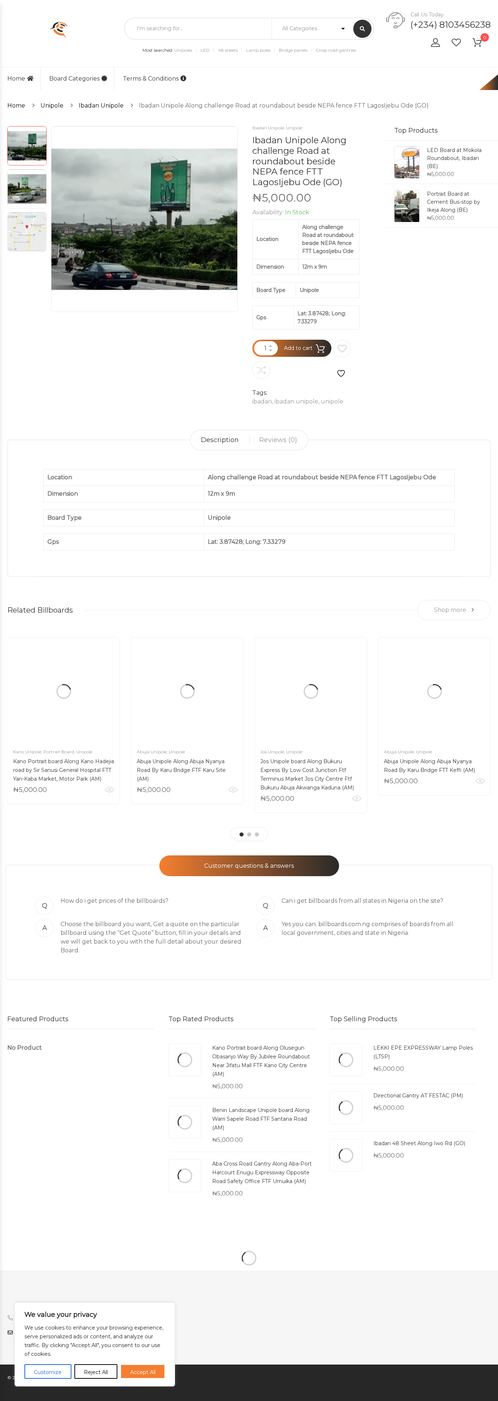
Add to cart (298, 348)
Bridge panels (293, 50)
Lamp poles (258, 50)
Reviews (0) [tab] (278, 440)
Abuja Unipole (152, 751)
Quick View (109, 789)
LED (205, 50)
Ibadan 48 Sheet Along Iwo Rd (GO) (419, 1143)
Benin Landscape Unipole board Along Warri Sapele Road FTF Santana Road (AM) (261, 1119)
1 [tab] (242, 834)
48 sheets (228, 50)
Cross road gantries (336, 50)
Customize (48, 1372)
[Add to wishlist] (342, 359)
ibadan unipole (296, 401)
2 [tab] (249, 834)
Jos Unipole (272, 751)
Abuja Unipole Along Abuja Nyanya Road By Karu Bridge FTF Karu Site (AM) (181, 770)
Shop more (451, 609)
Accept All (143, 1372)
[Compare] (261, 370)
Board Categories (74, 78)
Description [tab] (220, 440)
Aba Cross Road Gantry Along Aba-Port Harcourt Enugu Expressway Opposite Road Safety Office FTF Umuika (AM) (262, 1172)
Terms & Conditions (151, 78)
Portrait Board (58, 751)
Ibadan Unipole (101, 105)
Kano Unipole (27, 751)
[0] (481, 43)
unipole (332, 401)
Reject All (96, 1372)
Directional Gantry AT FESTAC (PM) (418, 1095)
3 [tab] (257, 834)
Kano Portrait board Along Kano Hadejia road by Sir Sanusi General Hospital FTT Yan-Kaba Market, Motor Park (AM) (63, 770)
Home (16, 78)
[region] (95, 1344)
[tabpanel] (63, 720)
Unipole (51, 105)
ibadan (262, 401)
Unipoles (183, 50)
